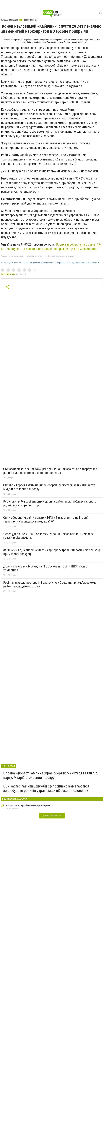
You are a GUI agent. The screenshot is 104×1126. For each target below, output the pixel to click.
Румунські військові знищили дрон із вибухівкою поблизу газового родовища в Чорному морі (49, 503)
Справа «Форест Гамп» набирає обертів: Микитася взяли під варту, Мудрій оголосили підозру (49, 487)
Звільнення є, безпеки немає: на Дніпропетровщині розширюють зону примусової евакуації (51, 552)
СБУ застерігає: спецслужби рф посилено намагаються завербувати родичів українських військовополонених (50, 471)
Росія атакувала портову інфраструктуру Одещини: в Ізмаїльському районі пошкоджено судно (49, 584)
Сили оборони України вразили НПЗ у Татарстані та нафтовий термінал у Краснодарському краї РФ (46, 519)
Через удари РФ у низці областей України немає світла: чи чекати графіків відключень (48, 536)
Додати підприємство (52, 815)
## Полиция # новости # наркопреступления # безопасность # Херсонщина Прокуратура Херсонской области (50, 262)
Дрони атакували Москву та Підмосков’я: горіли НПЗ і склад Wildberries (45, 568)
